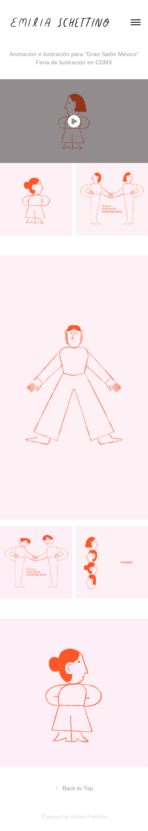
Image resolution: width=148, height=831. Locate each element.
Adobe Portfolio (88, 817)
